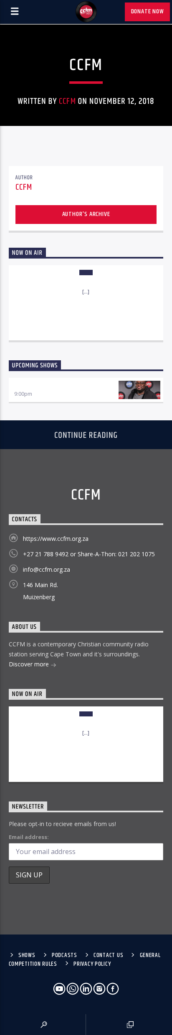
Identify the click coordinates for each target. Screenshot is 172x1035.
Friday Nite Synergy (41, 385)
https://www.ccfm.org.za (56, 539)
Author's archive (86, 214)
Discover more (30, 664)
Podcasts (64, 955)
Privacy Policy (92, 964)
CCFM (67, 101)
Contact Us (108, 955)
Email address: (29, 837)
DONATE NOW (147, 11)
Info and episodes (86, 325)
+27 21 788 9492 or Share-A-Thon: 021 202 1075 (89, 554)
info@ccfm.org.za (46, 569)
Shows (26, 955)
